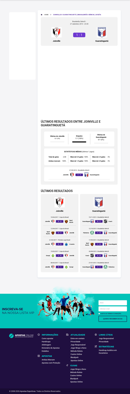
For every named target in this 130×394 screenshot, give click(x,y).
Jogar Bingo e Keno (78, 348)
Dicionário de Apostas (51, 348)
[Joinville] (56, 32)
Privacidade (75, 342)
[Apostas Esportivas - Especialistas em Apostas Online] (22, 336)
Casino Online (76, 354)
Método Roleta (77, 351)
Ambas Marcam (48, 360)
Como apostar (47, 338)
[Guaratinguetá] (102, 32)
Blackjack (74, 357)
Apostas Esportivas (28, 391)
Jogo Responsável (78, 345)
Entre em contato (77, 338)
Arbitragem (46, 345)
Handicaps (46, 342)
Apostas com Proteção (51, 363)
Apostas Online (77, 360)
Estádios (45, 351)
